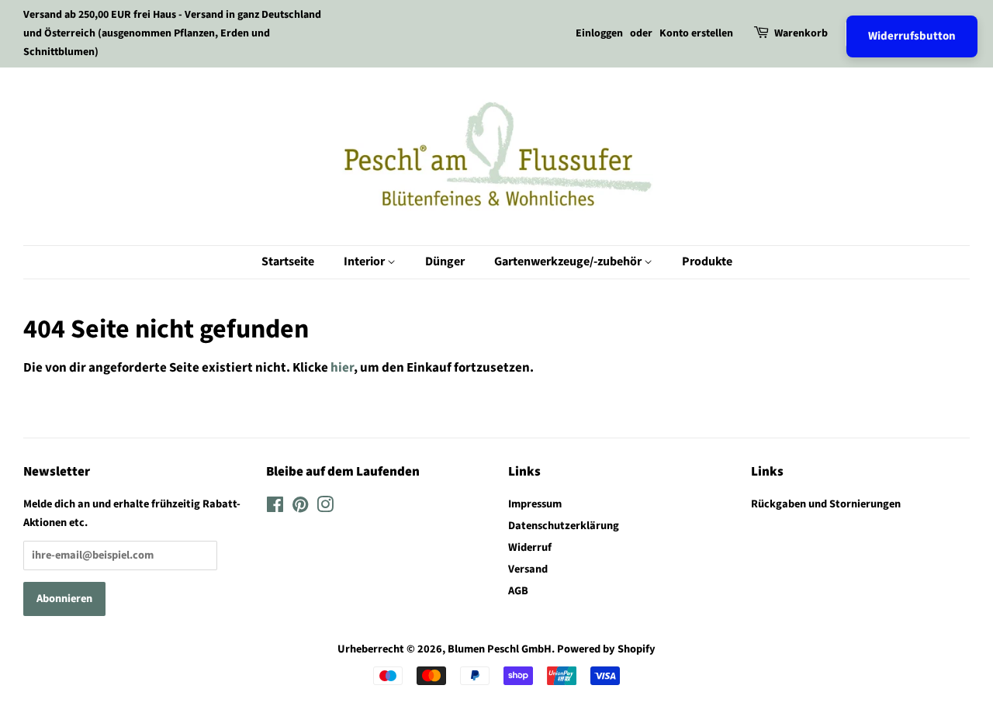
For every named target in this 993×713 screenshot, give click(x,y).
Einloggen (599, 33)
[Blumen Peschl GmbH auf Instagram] (325, 508)
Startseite (287, 261)
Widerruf (530, 547)
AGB (518, 591)
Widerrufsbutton (912, 36)
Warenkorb (801, 33)
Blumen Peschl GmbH (500, 649)
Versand (528, 569)
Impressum (535, 504)
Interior (365, 261)
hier (342, 367)
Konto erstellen (696, 33)
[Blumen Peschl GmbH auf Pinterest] (300, 508)
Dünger (445, 261)
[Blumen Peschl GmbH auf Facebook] (275, 508)
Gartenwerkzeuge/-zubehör (569, 261)
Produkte (707, 261)
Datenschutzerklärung (563, 525)
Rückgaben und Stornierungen (826, 504)
